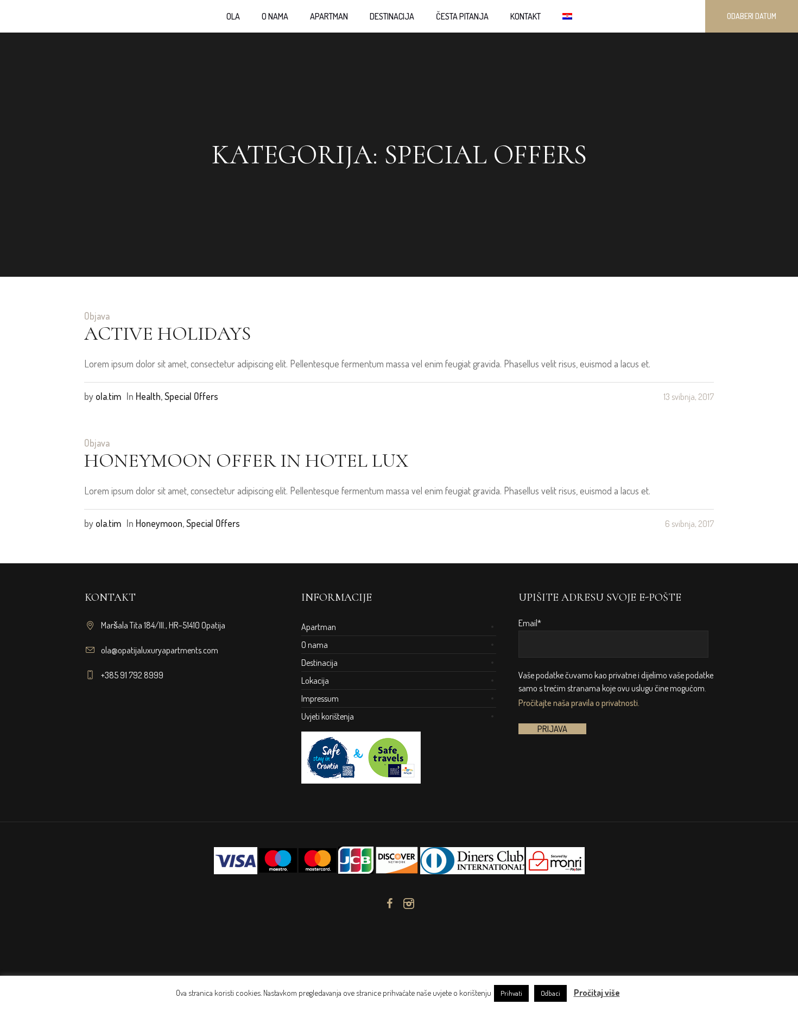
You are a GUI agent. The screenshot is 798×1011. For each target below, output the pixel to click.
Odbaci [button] (550, 993)
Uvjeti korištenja (327, 716)
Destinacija (319, 662)
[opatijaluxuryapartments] (399, 947)
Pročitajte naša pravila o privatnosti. (578, 702)
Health (148, 396)
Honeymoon (159, 523)
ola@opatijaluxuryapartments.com (159, 650)
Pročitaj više (597, 992)
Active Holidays (167, 333)
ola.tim (108, 396)
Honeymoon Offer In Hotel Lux (246, 460)
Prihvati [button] (511, 993)
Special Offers (191, 396)
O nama (314, 644)
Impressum (320, 698)
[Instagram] (409, 903)
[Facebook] (389, 903)
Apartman (318, 626)
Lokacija (315, 680)
